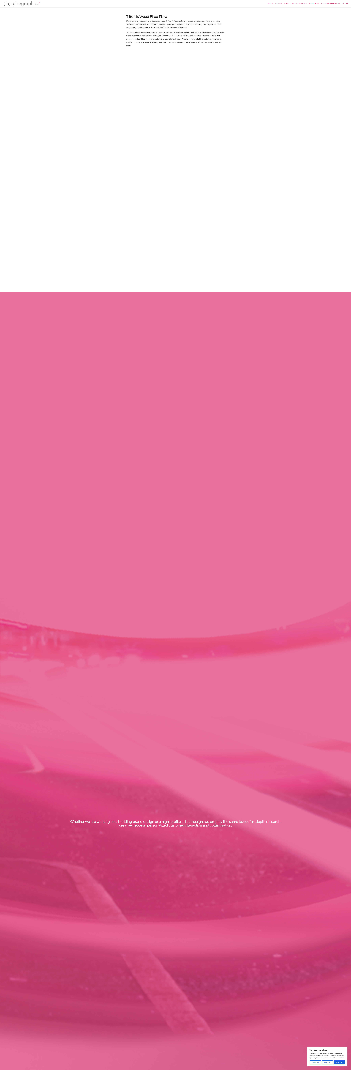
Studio (278, 4)
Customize (315, 1062)
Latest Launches (299, 4)
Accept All (339, 1062)
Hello (270, 4)
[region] (327, 1056)
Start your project (175, 832)
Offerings (314, 4)
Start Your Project (330, 4)
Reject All (327, 1062)
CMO (286, 4)
